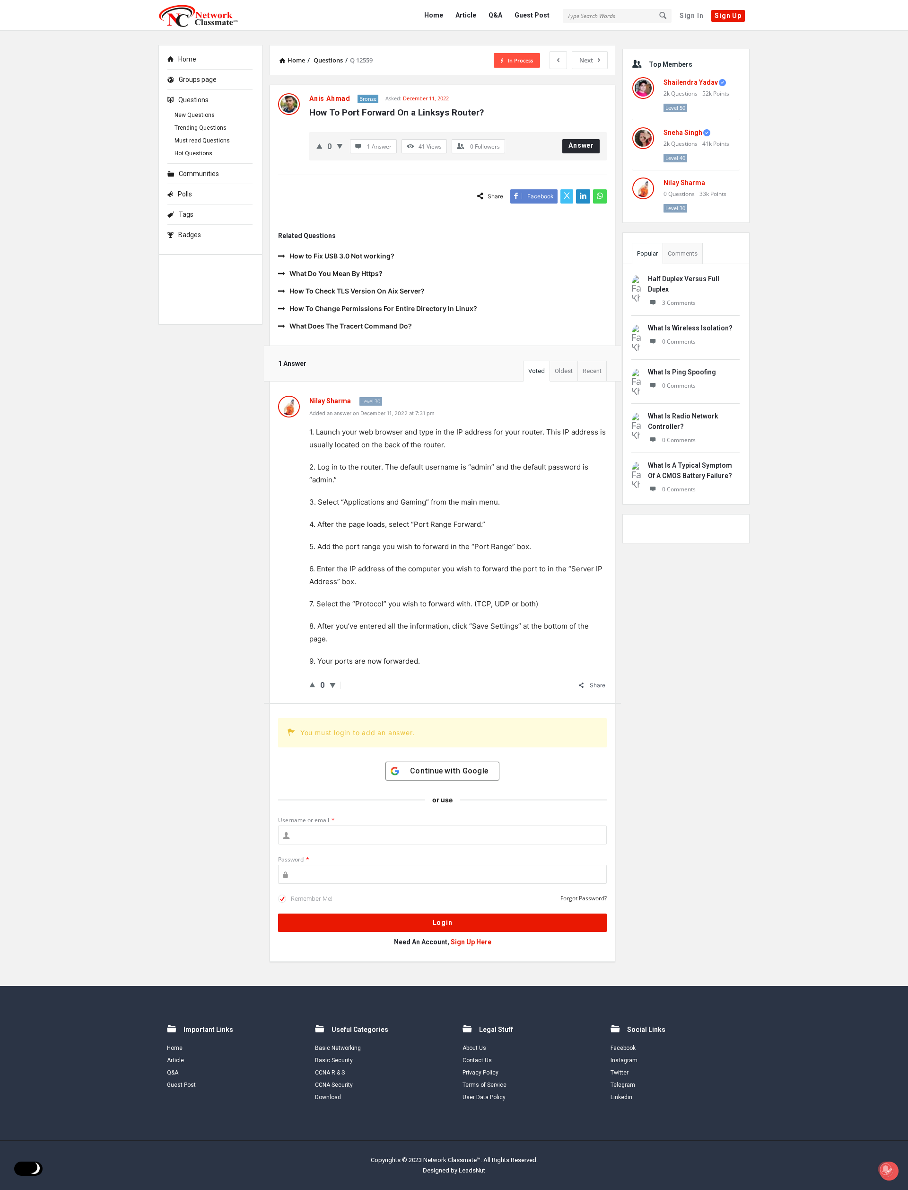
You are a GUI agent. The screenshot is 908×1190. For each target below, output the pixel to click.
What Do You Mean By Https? (336, 273)
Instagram (624, 1060)
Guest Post (532, 15)
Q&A (495, 15)
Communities (199, 174)
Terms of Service (484, 1085)
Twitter (620, 1072)
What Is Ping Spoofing (682, 372)
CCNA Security (334, 1085)
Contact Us (477, 1060)
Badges (189, 235)
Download (328, 1097)
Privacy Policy (480, 1072)
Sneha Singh (683, 132)
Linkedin (621, 1097)
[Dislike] (340, 146)
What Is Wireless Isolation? (690, 328)
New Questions (195, 115)
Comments (683, 253)
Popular (647, 253)
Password (293, 859)
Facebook (623, 1048)
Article (465, 15)
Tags (186, 214)
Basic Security (334, 1060)
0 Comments (679, 341)
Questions (193, 100)
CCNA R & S (330, 1072)
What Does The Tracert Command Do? (350, 326)
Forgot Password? (583, 898)
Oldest (564, 370)
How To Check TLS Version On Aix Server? (357, 291)
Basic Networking (338, 1048)
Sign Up (728, 15)
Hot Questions (193, 153)
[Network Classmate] (205, 15)
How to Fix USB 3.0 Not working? (341, 256)
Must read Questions (202, 140)
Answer (581, 145)
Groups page (198, 79)
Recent (592, 370)
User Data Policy (484, 1097)
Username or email (306, 820)
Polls (185, 194)
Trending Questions (201, 127)
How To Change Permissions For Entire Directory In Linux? (383, 308)
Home (433, 15)
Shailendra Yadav (691, 82)
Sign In (692, 15)
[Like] (319, 146)
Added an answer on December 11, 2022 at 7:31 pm (372, 413)
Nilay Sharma (684, 182)
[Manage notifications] (885, 1169)
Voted (536, 370)
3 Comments (679, 303)
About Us (474, 1048)
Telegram (623, 1085)
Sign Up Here (471, 942)
